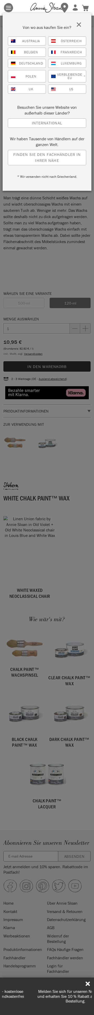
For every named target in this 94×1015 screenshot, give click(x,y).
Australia (31, 41)
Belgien (31, 52)
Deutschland (31, 63)
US (71, 89)
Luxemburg (71, 63)
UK (31, 89)
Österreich (71, 41)
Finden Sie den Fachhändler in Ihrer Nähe (47, 157)
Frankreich (71, 52)
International (47, 122)
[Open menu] (8, 7)
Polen (31, 76)
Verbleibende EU (71, 76)
